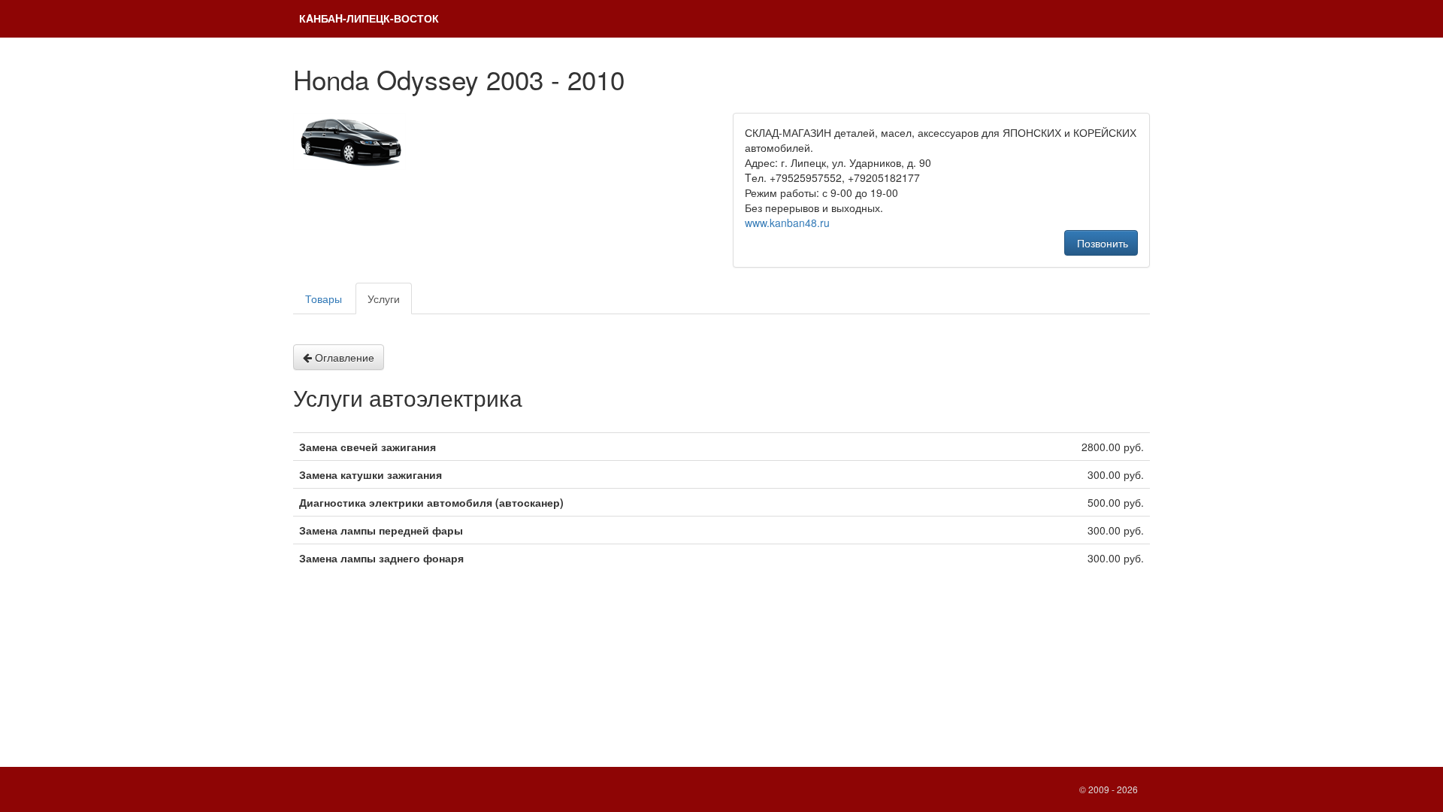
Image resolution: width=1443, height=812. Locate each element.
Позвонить (1101, 242)
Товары (323, 298)
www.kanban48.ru (787, 222)
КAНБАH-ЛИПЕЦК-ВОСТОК (369, 18)
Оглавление (343, 357)
